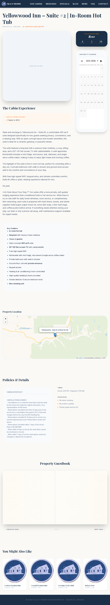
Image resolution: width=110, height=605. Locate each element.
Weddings (51, 4)
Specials (64, 4)
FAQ (93, 4)
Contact (103, 4)
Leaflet (80, 358)
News (85, 4)
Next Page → (100, 529)
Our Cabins (36, 4)
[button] (55, 335)
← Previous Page (12, 529)
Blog (75, 4)
